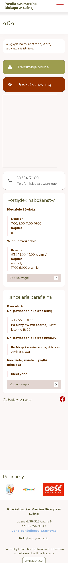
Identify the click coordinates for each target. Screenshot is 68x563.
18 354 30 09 (37, 526)
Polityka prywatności (34, 538)
